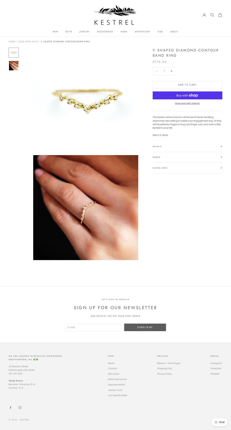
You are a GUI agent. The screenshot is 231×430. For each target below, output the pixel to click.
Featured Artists (116, 384)
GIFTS (69, 31)
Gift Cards (113, 373)
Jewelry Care (115, 390)
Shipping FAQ (164, 368)
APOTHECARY (142, 31)
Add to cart (187, 84)
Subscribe (145, 327)
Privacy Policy (164, 373)
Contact (112, 368)
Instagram (216, 363)
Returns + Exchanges (168, 363)
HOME (124, 31)
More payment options (187, 103)
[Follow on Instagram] (20, 407)
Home (12, 41)
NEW (55, 31)
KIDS (160, 31)
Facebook (215, 368)
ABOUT (174, 31)
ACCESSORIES (105, 31)
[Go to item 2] (14, 66)
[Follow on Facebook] (10, 407)
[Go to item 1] (14, 53)
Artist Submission (117, 379)
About (111, 363)
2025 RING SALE (28, 41)
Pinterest (214, 373)
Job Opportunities (117, 395)
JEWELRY (84, 31)
